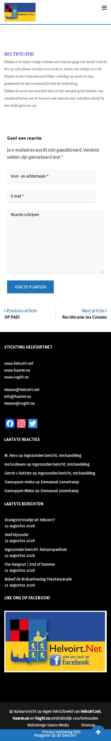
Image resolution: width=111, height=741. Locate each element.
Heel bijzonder (17, 534)
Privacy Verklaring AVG (61, 731)
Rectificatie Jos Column (84, 317)
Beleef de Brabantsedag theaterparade (38, 579)
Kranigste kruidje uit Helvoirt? (30, 519)
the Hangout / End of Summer (30, 564)
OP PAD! (12, 317)
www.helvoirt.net (19, 363)
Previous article (22, 311)
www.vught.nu (16, 377)
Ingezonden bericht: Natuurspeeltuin (36, 549)
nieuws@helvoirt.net (22, 389)
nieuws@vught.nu (19, 403)
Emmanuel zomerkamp (60, 481)
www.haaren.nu (17, 370)
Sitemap (88, 725)
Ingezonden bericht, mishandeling (52, 455)
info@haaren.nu (17, 396)
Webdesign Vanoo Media (48, 725)
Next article (93, 311)
